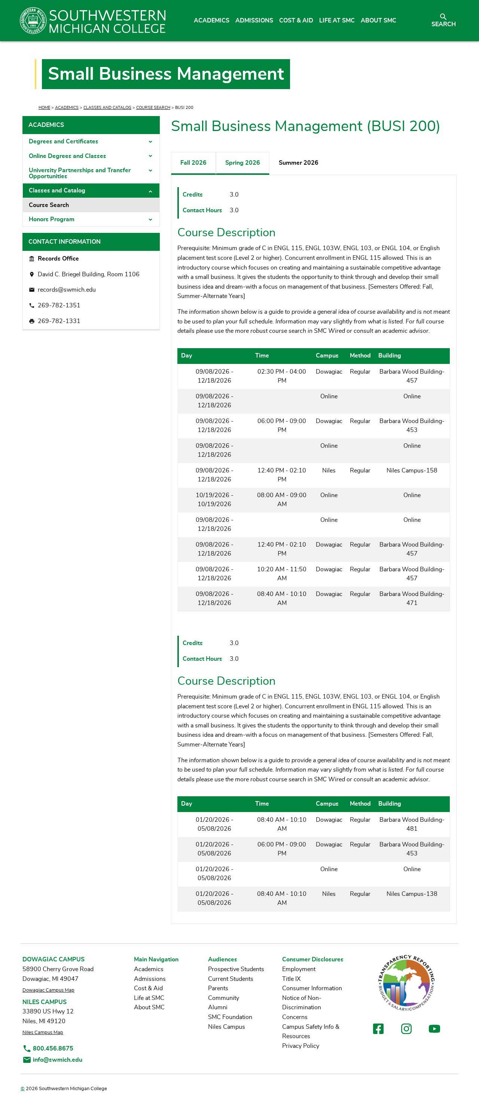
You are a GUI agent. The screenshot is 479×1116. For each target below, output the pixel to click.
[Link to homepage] (92, 20)
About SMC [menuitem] (378, 21)
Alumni (218, 1007)
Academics (67, 108)
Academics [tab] (46, 125)
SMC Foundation (230, 1017)
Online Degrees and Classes (67, 156)
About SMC (149, 1007)
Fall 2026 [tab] (193, 163)
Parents (218, 988)
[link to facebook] (378, 1030)
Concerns (295, 1017)
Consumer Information (312, 988)
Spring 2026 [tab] (242, 163)
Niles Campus (226, 1027)
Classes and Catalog (107, 108)
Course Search (153, 108)
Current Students (230, 979)
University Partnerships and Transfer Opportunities (80, 173)
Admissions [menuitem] (254, 21)
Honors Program (51, 219)
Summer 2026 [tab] (298, 163)
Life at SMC (149, 998)
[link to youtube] (434, 1030)
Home (44, 108)
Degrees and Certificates (63, 142)
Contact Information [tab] (64, 242)
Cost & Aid (148, 988)
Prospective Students (236, 969)
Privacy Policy (300, 1046)
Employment (298, 969)
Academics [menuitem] (211, 21)
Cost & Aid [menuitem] (296, 21)
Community (223, 998)
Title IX (291, 979)
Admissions (150, 979)
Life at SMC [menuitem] (337, 21)
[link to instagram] (406, 1030)
